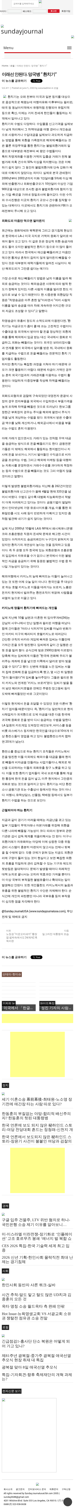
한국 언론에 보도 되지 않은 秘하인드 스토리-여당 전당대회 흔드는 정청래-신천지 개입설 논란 (37, 1129)
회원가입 (66, 11)
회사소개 (8, 1489)
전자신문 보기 (12, 1391)
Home (5, 65)
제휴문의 (54, 1489)
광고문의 (20, 1489)
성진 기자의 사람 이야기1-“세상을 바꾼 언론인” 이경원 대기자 (57, 1007)
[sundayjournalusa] (22, 30)
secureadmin (44, 88)
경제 (5, 1206)
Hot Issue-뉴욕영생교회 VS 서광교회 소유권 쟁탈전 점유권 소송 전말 (36, 1316)
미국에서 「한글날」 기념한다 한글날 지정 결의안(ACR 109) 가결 (20, 1007)
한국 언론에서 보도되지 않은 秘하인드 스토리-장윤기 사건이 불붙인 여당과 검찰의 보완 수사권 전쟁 (37, 1141)
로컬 (12, 65)
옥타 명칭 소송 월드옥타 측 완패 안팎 (33, 1306)
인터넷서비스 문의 (37, 1489)
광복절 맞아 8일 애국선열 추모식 (29, 1367)
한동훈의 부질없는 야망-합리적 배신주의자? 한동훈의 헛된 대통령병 (36, 1115)
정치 (5, 1085)
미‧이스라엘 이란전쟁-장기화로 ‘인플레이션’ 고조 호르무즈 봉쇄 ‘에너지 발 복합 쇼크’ (37, 1238)
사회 (5, 1271)
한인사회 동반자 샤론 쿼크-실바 (29, 1285)
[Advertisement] (38, 1018)
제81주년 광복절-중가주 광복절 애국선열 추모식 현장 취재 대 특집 (36, 1357)
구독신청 (66, 1489)
